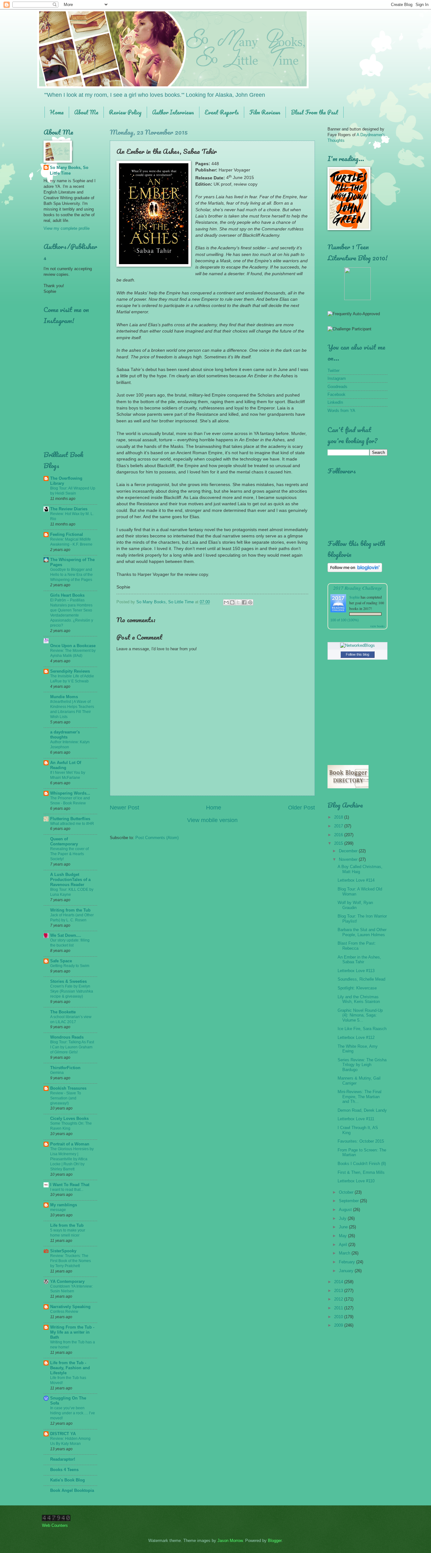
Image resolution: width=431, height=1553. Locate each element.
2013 (339, 1290)
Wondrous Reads (67, 1037)
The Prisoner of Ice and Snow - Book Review (70, 800)
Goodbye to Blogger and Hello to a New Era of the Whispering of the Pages (71, 574)
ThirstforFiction (65, 1067)
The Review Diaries (68, 509)
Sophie (354, 597)
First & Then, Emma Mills (361, 1172)
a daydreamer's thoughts (65, 734)
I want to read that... (66, 1189)
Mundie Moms (64, 696)
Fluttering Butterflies (70, 818)
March (345, 1253)
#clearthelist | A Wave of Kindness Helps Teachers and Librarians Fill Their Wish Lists (72, 709)
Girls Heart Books (67, 595)
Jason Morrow (230, 1540)
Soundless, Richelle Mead (361, 979)
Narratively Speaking (70, 1306)
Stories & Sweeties (68, 981)
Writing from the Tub (70, 910)
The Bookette (63, 1012)
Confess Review (64, 1311)
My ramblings (63, 1204)
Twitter (333, 370)
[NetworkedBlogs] (357, 645)
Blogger (274, 1540)
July (343, 1218)
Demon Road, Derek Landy (362, 1110)
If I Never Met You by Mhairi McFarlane (67, 775)
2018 (339, 817)
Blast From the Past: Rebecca (357, 945)
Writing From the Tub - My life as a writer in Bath (72, 1332)
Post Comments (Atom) (157, 837)
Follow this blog (357, 654)
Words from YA (341, 410)
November (349, 859)
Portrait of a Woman (69, 1144)
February (347, 1262)
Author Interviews (173, 112)
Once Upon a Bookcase (73, 645)
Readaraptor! (62, 1459)
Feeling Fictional (66, 534)
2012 (339, 1299)
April (343, 1244)
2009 (339, 1325)
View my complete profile (67, 228)
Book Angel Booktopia (72, 1490)
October (347, 1192)
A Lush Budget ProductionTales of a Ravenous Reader (70, 879)
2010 (339, 1316)
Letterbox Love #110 (356, 1181)
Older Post (301, 807)
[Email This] (226, 602)
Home (57, 112)
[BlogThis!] (232, 602)
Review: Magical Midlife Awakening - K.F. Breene (71, 542)
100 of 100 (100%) (344, 620)
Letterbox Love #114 (356, 880)
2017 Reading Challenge (357, 587)
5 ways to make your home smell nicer (67, 1232)
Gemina (57, 1072)
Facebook (336, 394)
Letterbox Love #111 (356, 1118)
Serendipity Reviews (70, 671)
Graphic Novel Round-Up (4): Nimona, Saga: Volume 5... (360, 1015)
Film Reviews (264, 112)
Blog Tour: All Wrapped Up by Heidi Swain (72, 490)
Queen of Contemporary (64, 841)
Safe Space (61, 961)
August (346, 1209)
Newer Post (124, 807)
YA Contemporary (67, 1281)
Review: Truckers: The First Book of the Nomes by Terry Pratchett (70, 1261)
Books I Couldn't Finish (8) (362, 1163)
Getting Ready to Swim (69, 966)
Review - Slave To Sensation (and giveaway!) (65, 1098)
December (349, 851)
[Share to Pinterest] (250, 602)
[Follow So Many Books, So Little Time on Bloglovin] (355, 570)
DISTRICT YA (63, 1433)
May (343, 1235)
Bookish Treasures (68, 1088)
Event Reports (221, 112)
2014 (339, 1281)
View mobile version (212, 820)
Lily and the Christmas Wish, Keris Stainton (359, 999)
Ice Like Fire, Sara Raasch (362, 1028)
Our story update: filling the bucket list (70, 942)
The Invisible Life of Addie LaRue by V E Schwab (72, 678)
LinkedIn (335, 402)
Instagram (337, 378)
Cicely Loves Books (69, 1118)
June (344, 1227)
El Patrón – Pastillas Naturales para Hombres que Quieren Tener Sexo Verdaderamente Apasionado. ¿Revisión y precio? (71, 613)
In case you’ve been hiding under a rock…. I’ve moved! (72, 1413)
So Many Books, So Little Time (69, 170)
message (58, 1210)
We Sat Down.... (65, 935)
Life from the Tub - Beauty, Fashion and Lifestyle (70, 1367)
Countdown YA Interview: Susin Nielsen (71, 1289)
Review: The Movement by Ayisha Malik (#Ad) (73, 653)
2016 (339, 834)
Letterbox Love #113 (356, 970)
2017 (339, 826)
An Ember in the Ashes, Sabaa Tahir (359, 959)
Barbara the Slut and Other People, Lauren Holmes (362, 932)
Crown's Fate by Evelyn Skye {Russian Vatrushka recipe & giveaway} (71, 991)
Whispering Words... (70, 793)
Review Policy (125, 112)
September (349, 1200)
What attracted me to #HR (72, 823)
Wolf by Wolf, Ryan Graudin (355, 905)
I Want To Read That (69, 1184)
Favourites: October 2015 (361, 1141)
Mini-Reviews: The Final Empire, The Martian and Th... (359, 1096)
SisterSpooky (63, 1251)
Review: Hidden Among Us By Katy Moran (70, 1441)
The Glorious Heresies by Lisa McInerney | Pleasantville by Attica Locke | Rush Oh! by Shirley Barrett (72, 1159)
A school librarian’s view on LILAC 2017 (71, 1019)
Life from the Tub (67, 1225)
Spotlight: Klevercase (357, 988)
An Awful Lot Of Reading (65, 765)
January (347, 1270)
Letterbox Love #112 (356, 1037)
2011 (339, 1308)
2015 (339, 843)
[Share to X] (238, 602)
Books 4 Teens (64, 1469)
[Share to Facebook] (244, 602)
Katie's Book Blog (67, 1480)
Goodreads (337, 386)
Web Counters (55, 1525)
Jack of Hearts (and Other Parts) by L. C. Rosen (72, 917)
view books (377, 626)
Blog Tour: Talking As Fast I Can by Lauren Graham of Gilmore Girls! (72, 1047)
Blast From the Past (314, 112)
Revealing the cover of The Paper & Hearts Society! (69, 854)
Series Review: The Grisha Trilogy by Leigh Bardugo (362, 1065)
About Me (86, 112)
